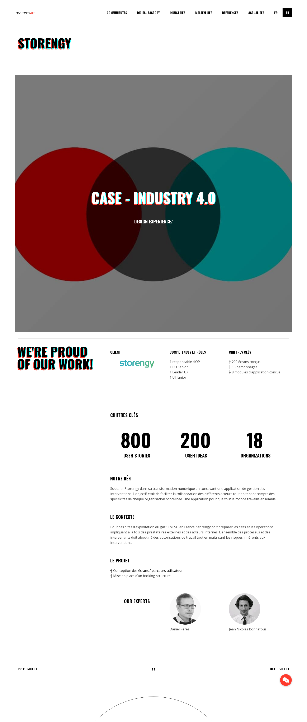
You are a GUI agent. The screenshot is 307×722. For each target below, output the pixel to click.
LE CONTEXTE (122, 516)
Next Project (279, 669)
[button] (286, 680)
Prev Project (27, 669)
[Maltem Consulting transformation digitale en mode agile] (25, 12)
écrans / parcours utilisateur (160, 570)
